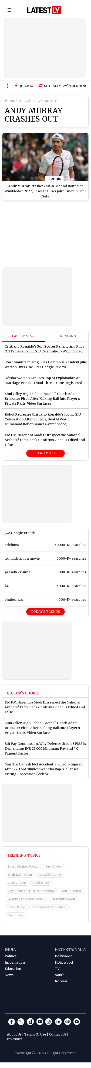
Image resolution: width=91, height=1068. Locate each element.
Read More (45, 453)
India (10, 949)
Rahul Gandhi (71, 891)
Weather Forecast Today (26, 899)
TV (57, 969)
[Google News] (67, 1021)
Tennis (54, 178)
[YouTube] (39, 1021)
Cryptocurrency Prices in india (31, 891)
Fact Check (53, 866)
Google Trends (22, 533)
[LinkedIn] (58, 1021)
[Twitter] (20, 1021)
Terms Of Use (35, 1034)
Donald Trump (50, 874)
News (9, 975)
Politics (11, 956)
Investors (14, 1039)
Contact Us (57, 1034)
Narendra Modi (63, 899)
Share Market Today (23, 866)
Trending (77, 86)
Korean (61, 981)
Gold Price (41, 882)
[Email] (76, 1021)
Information (15, 962)
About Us (14, 1034)
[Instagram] (48, 1021)
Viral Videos (17, 882)
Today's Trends (45, 612)
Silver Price (16, 907)
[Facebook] (11, 1021)
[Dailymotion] (30, 1021)
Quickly (26, 86)
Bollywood (63, 956)
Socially (51, 86)
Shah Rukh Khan (20, 874)
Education (13, 969)
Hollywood (64, 962)
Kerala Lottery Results (49, 907)
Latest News (24, 336)
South (59, 975)
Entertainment (72, 949)
